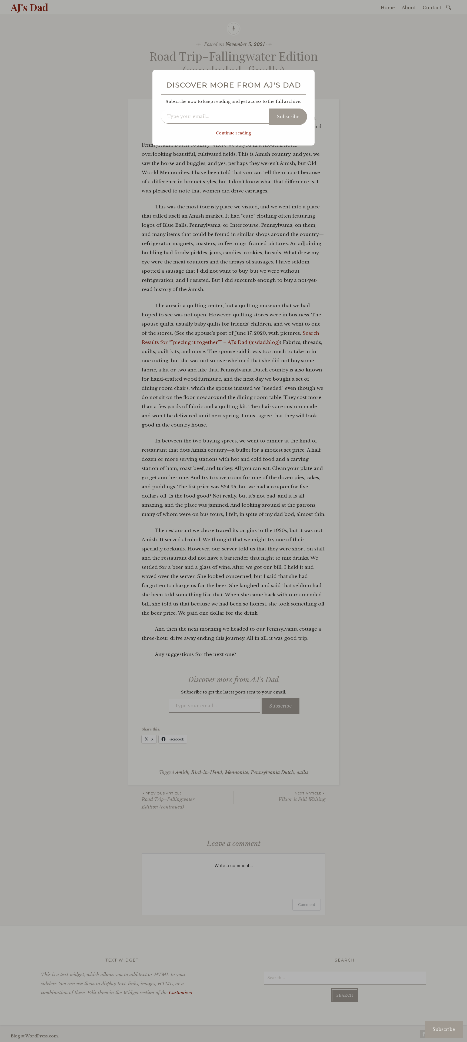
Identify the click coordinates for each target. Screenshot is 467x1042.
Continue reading (233, 133)
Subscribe (288, 116)
